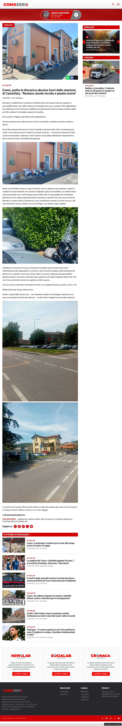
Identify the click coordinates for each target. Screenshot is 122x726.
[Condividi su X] (76, 78)
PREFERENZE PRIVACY (110, 696)
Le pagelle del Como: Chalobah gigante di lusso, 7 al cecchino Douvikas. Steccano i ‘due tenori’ (50, 561)
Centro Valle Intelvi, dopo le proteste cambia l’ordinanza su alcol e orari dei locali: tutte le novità (51, 614)
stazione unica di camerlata (14, 521)
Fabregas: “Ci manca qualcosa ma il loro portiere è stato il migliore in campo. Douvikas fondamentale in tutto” (51, 632)
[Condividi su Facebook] (72, 78)
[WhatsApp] (15, 526)
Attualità (6, 85)
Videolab (85, 700)
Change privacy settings (113, 724)
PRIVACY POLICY (108, 692)
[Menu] (118, 4)
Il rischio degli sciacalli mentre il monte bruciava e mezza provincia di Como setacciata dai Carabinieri (51, 579)
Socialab (85, 694)
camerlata (22, 519)
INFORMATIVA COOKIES (111, 694)
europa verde (34, 519)
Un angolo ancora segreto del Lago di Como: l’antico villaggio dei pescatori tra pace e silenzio (100, 90)
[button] (61, 14)
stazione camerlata (63, 519)
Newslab (8, 25)
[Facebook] (19, 526)
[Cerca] (113, 4)
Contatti (64, 694)
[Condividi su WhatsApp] (68, 78)
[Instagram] (23, 526)
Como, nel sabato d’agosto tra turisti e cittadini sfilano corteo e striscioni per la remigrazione (49, 597)
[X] (27, 526)
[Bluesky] (31, 526)
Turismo (97, 86)
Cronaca (85, 697)
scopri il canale (21, 674)
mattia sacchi (47, 519)
